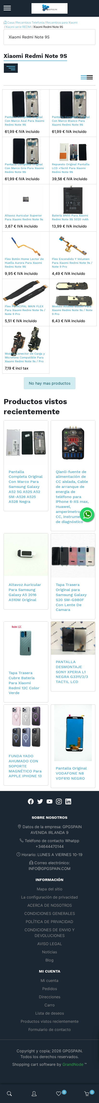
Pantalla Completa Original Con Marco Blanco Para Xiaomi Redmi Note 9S (71, 120)
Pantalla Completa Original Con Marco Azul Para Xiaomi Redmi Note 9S (24, 120)
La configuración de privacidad (49, 897)
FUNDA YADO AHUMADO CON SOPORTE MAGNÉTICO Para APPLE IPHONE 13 (25, 766)
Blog (49, 960)
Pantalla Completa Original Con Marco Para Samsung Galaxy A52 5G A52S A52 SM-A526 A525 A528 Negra (26, 486)
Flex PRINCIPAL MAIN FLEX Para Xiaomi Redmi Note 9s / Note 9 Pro (25, 310)
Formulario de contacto (49, 1029)
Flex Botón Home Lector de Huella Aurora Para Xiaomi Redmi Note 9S (24, 262)
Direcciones (49, 996)
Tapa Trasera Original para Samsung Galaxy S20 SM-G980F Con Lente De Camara (71, 597)
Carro (49, 1005)
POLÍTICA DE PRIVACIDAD (49, 921)
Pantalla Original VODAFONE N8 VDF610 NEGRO (71, 773)
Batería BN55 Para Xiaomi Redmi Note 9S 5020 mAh (70, 217)
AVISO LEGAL (49, 943)
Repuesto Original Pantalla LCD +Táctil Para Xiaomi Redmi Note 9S (70, 168)
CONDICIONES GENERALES (49, 913)
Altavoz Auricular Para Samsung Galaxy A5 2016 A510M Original (25, 592)
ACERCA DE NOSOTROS (49, 905)
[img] (9, 1093)
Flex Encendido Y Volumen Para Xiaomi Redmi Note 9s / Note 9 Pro (72, 262)
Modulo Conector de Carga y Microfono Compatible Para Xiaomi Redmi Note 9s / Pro (25, 357)
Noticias (49, 951)
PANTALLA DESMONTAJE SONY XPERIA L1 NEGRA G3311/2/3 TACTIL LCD (72, 671)
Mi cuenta (49, 980)
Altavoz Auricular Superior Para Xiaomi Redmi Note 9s (24, 217)
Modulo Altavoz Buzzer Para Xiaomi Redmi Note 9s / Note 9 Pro (72, 310)
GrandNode (72, 1064)
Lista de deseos (49, 1013)
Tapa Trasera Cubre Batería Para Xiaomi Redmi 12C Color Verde (24, 683)
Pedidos (49, 988)
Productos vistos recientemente (50, 1021)
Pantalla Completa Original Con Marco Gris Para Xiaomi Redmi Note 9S (24, 168)
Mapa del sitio (49, 889)
